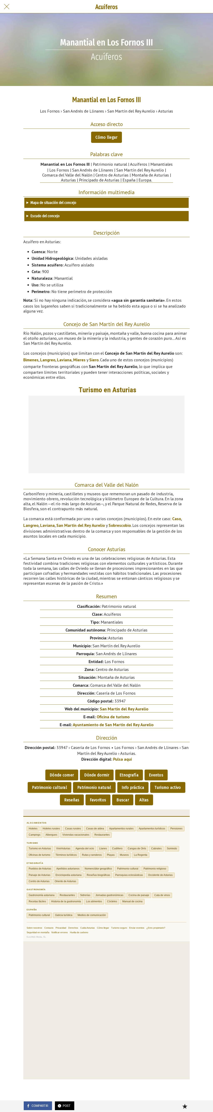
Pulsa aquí (122, 759)
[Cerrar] (6, 6)
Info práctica (133, 787)
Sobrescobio (120, 525)
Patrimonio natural (94, 787)
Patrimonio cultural (49, 787)
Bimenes (30, 360)
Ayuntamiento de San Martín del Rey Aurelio (113, 724)
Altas (144, 799)
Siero (94, 360)
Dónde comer (62, 774)
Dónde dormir (96, 774)
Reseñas (71, 799)
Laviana (64, 360)
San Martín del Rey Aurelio (80, 525)
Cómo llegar (106, 137)
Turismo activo (168, 787)
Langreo (47, 360)
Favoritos (98, 799)
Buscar (122, 799)
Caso (176, 518)
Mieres (79, 360)
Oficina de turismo (113, 717)
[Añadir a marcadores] (185, 1106)
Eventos (156, 774)
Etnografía (129, 774)
